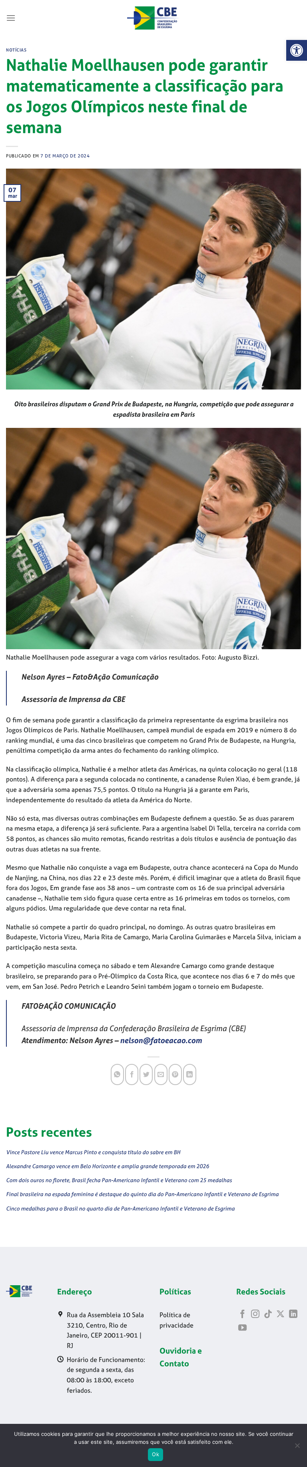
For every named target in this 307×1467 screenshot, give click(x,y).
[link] (296, 50)
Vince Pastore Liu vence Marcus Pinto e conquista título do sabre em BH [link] (93, 1152)
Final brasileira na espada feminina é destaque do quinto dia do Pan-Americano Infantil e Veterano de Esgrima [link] (142, 1194)
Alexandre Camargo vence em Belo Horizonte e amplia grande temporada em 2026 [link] (107, 1166)
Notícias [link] (16, 50)
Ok (155, 1454)
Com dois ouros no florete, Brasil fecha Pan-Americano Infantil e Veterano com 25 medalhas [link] (119, 1180)
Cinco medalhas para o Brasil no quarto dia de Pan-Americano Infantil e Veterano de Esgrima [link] (120, 1208)
